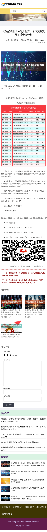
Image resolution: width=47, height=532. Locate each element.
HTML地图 (35, 521)
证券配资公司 (17, 507)
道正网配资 (6, 507)
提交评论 (9, 405)
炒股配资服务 (41, 507)
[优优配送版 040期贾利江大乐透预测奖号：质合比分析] (5, 489)
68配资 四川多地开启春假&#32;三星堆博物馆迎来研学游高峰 (27, 481)
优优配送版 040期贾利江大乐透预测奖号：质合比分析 (27, 489)
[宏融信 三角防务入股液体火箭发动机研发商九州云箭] (11, 326)
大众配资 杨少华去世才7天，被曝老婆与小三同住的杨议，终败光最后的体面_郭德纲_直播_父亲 (23, 281)
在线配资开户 (29, 507)
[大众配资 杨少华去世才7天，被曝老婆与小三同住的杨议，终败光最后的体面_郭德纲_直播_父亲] (11, 301)
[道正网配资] (12, 4)
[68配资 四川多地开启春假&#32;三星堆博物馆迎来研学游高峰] (5, 481)
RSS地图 (28, 521)
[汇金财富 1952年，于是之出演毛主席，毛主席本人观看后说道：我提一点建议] (5, 498)
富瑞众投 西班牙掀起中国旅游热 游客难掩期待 (20, 442)
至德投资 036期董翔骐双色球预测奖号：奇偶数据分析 (27, 472)
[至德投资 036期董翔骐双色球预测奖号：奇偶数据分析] (5, 473)
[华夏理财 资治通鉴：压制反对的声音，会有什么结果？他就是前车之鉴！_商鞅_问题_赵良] (35, 301)
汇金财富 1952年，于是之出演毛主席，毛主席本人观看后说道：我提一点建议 (28, 497)
